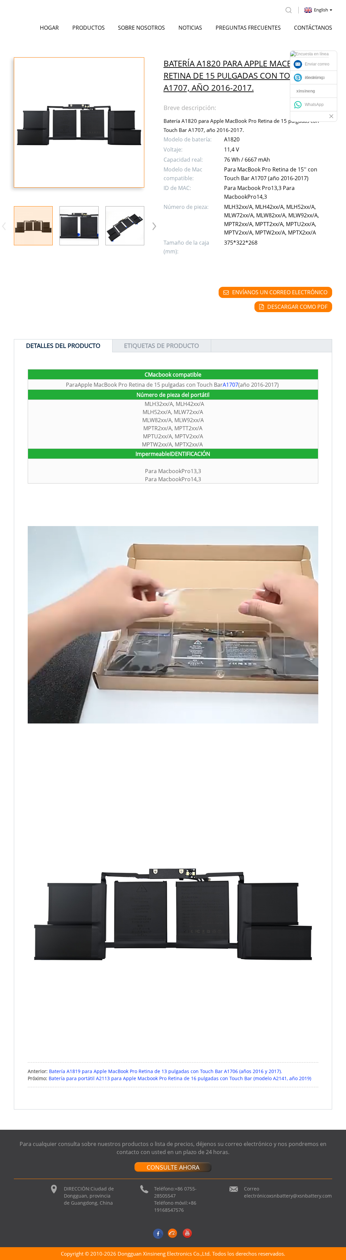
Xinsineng (314, 77)
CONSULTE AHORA (173, 1167)
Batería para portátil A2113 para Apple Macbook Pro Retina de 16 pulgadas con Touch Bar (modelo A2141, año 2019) (180, 1078)
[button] (154, 225)
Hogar (49, 27)
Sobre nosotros (141, 27)
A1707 (230, 384)
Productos (88, 27)
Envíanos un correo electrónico (279, 292)
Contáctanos (313, 27)
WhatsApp (314, 104)
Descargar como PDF (297, 306)
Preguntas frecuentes (248, 27)
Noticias (190, 27)
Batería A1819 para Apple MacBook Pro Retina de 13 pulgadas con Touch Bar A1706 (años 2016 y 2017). (165, 1071)
